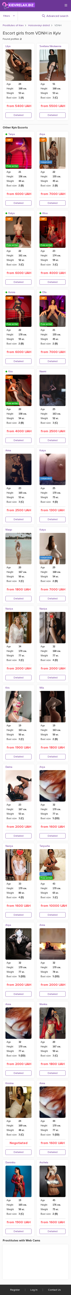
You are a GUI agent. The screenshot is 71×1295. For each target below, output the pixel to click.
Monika (43, 1004)
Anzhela (44, 1162)
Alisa (45, 213)
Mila (42, 687)
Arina (8, 450)
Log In (34, 1289)
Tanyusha (45, 846)
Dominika (10, 1162)
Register (15, 1289)
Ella (44, 292)
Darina (8, 767)
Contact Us (54, 1289)
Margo (8, 529)
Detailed (18, 115)
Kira (10, 371)
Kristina (9, 1083)
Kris (7, 687)
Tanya (11, 134)
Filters (6, 15)
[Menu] (65, 5)
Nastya (9, 608)
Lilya (7, 46)
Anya (42, 134)
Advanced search (57, 16)
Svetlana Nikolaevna (50, 46)
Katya (11, 213)
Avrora (11, 292)
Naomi (43, 371)
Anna (42, 925)
